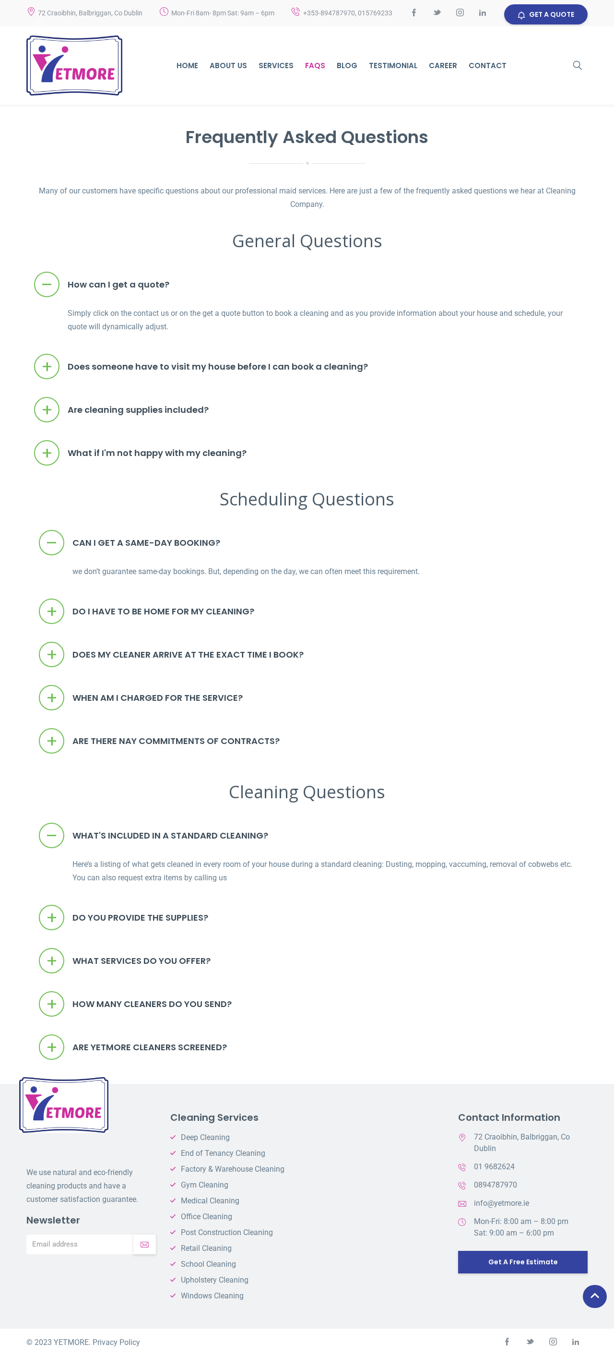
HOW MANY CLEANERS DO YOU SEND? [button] (139, 1004)
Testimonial (393, 65)
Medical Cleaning (210, 1200)
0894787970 (495, 1184)
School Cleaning (208, 1264)
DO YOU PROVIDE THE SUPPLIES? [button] (127, 918)
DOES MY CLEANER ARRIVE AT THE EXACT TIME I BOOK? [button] (175, 655)
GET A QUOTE (551, 14)
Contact (488, 65)
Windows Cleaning (212, 1295)
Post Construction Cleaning (227, 1232)
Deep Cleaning (205, 1137)
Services (276, 65)
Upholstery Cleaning (214, 1279)
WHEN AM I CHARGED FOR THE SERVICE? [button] (144, 698)
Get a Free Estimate (523, 1262)
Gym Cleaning (204, 1184)
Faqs (315, 65)
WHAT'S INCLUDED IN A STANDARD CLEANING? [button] (157, 836)
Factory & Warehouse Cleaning (232, 1169)
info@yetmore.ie (501, 1203)
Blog (347, 65)
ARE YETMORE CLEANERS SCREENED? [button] (136, 1047)
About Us (228, 65)
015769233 (375, 13)
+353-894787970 (329, 13)
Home (187, 65)
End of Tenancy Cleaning (223, 1153)
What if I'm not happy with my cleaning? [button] (144, 453)
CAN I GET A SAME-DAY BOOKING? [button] (133, 543)
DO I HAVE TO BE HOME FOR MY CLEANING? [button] (150, 612)
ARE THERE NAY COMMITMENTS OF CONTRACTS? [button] (163, 741)
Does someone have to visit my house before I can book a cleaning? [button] (204, 367)
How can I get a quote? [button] (105, 285)
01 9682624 (494, 1166)
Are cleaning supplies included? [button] (125, 410)
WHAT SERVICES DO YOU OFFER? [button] (128, 961)
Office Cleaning (206, 1216)
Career (443, 65)
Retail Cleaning (206, 1248)
